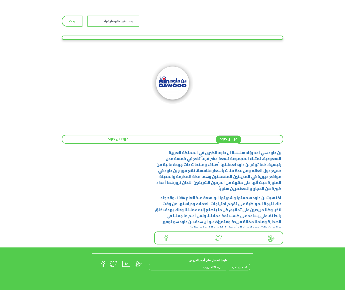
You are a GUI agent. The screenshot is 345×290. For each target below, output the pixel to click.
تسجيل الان (239, 267)
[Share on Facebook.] (166, 238)
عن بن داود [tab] (228, 139)
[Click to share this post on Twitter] (218, 238)
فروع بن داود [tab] (118, 139)
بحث (72, 21)
